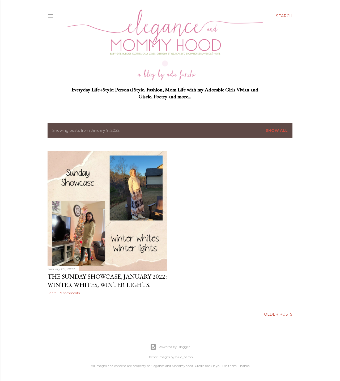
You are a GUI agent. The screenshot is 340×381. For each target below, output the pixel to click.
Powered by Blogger (174, 347)
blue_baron (184, 357)
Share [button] (52, 293)
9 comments (70, 293)
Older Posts (278, 314)
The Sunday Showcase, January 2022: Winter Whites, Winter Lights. (107, 280)
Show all (277, 130)
